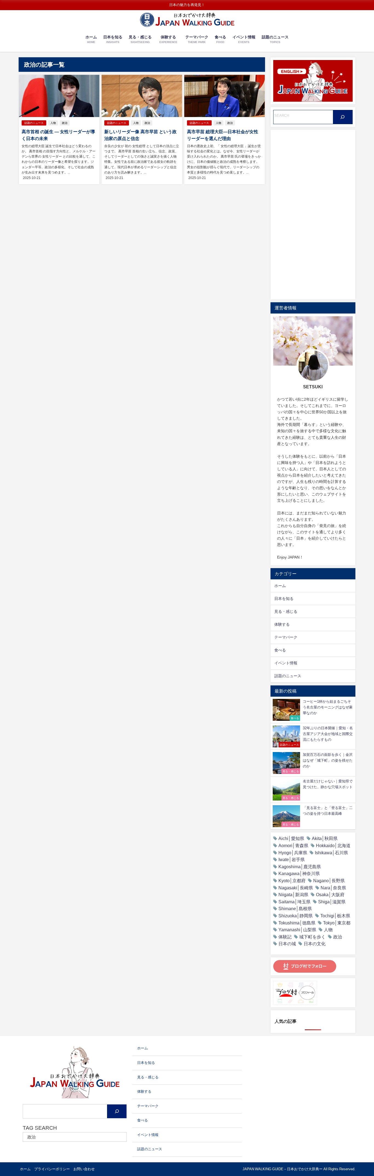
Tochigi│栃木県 (335, 915)
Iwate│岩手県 (291, 859)
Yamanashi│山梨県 (297, 929)
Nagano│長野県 (329, 880)
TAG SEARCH (40, 1128)
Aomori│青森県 (293, 845)
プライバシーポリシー (52, 1169)
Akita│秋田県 (325, 838)
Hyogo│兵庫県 (292, 852)
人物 (53, 123)
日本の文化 (315, 943)
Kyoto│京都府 (292, 880)
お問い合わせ (84, 1169)
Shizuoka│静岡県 (295, 915)
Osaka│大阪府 (330, 894)
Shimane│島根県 (295, 908)
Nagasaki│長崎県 (295, 887)
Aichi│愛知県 (291, 838)
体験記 (285, 937)
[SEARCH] (342, 117)
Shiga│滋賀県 (332, 901)
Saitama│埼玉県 (294, 901)
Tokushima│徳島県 (296, 923)
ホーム (25, 1169)
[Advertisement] (313, 214)
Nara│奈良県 (333, 887)
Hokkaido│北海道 (333, 845)
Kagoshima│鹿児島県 (299, 866)
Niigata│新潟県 (293, 894)
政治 (64, 123)
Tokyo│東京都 (336, 923)
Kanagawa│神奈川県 (299, 873)
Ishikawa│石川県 (331, 852)
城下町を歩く (312, 937)
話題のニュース (34, 123)
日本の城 (287, 943)
